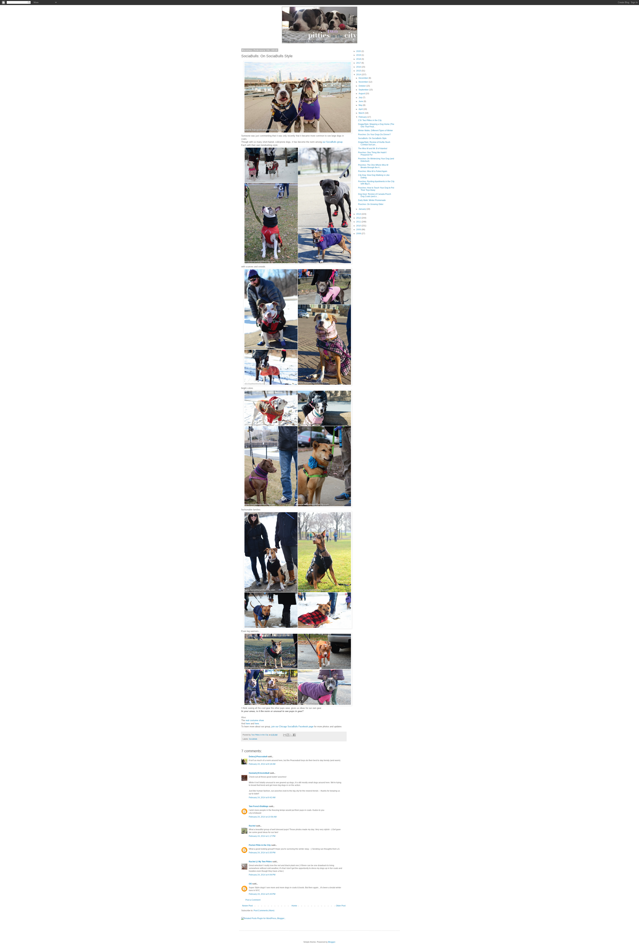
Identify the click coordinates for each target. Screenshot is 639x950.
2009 (358, 229)
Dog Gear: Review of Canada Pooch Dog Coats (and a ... (374, 195)
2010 (358, 226)
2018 (358, 59)
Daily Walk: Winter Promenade (372, 200)
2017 (358, 63)
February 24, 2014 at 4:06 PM (262, 875)
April (361, 109)
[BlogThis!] (288, 735)
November (364, 82)
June (361, 101)
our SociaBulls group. (332, 142)
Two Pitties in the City (260, 735)
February (363, 117)
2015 (358, 71)
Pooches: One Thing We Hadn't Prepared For (372, 153)
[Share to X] (291, 735)
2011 (358, 222)
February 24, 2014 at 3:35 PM (262, 852)
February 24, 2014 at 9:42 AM (262, 797)
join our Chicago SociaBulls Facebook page (292, 726)
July (361, 97)
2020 (358, 51)
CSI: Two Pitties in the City (370, 120)
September (364, 90)
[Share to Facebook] (294, 735)
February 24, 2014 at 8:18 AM (262, 764)
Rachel (252, 826)
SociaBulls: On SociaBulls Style (372, 138)
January (362, 209)
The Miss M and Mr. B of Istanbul (372, 148)
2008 (358, 233)
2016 (358, 67)
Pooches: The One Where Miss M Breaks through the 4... (373, 166)
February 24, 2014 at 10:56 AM (263, 817)
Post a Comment (252, 900)
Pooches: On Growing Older (370, 204)
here (248, 723)
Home (294, 906)
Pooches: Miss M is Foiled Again (372, 171)
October (362, 86)
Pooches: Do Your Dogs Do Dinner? (374, 134)
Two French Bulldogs (258, 806)
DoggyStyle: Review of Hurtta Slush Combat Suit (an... (374, 143)
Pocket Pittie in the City (260, 845)
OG (250, 884)
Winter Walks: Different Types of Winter (375, 130)
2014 (358, 74)
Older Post (340, 906)
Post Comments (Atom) (264, 910)
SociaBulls (253, 739)
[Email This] (284, 735)
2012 (358, 218)
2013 (358, 214)
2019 (358, 55)
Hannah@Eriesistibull (259, 773)
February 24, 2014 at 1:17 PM (262, 836)
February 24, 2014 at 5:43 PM (262, 894)
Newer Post (247, 906)
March (362, 113)
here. (257, 723)
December (364, 78)
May (361, 105)
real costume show (255, 720)
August (362, 93)
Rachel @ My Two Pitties (260, 861)
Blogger (331, 942)
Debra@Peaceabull (258, 756)
